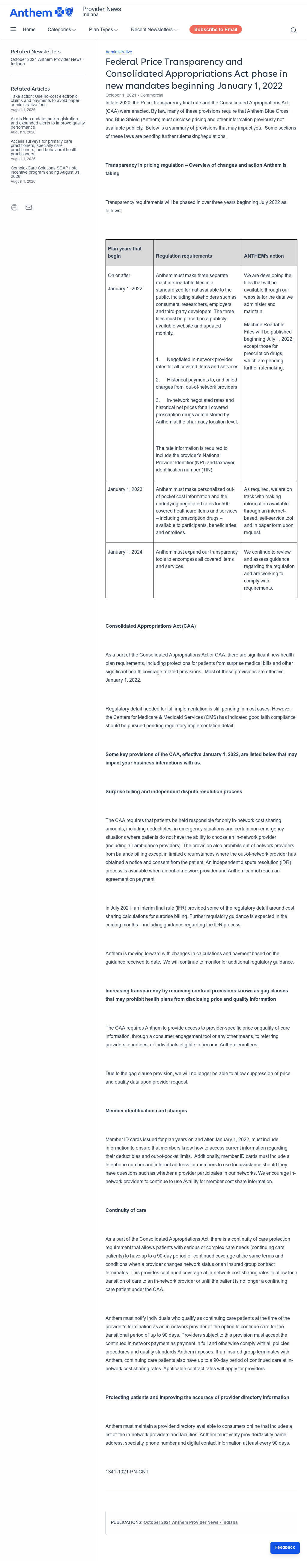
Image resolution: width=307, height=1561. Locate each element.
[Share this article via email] (28, 207)
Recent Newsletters (152, 30)
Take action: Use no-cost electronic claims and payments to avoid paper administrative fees (45, 101)
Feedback (285, 1548)
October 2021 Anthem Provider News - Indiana (47, 62)
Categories (59, 30)
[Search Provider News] (293, 30)
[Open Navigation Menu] (13, 29)
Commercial (151, 96)
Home (29, 30)
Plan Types (101, 30)
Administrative (119, 52)
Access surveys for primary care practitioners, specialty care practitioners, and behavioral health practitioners (44, 148)
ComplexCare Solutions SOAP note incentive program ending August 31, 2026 (46, 172)
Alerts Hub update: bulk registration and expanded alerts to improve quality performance (48, 123)
